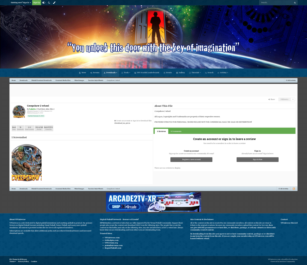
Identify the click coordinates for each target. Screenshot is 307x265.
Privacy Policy (23, 261)
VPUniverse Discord (289, 223)
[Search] (294, 2)
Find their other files (45, 109)
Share (272, 99)
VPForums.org (111, 243)
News (83, 73)
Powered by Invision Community (283, 261)
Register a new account (191, 159)
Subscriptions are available (20, 231)
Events (169, 73)
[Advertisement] (153, 90)
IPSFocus (23, 259)
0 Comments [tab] (176, 131)
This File (286, 2)
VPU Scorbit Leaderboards (148, 73)
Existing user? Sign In (20, 3)
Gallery (181, 73)
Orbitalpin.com (111, 240)
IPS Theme (13, 259)
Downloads (111, 73)
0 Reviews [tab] (161, 131)
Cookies (34, 261)
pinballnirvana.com (114, 245)
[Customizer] (43, 2)
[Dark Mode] (49, 2)
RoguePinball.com (113, 248)
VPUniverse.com (112, 238)
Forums (96, 73)
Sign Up (36, 3)
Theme (12, 261)
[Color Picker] (54, 2)
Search (210, 73)
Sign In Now (257, 159)
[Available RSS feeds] (294, 188)
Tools (126, 73)
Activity (223, 73)
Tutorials (195, 73)
